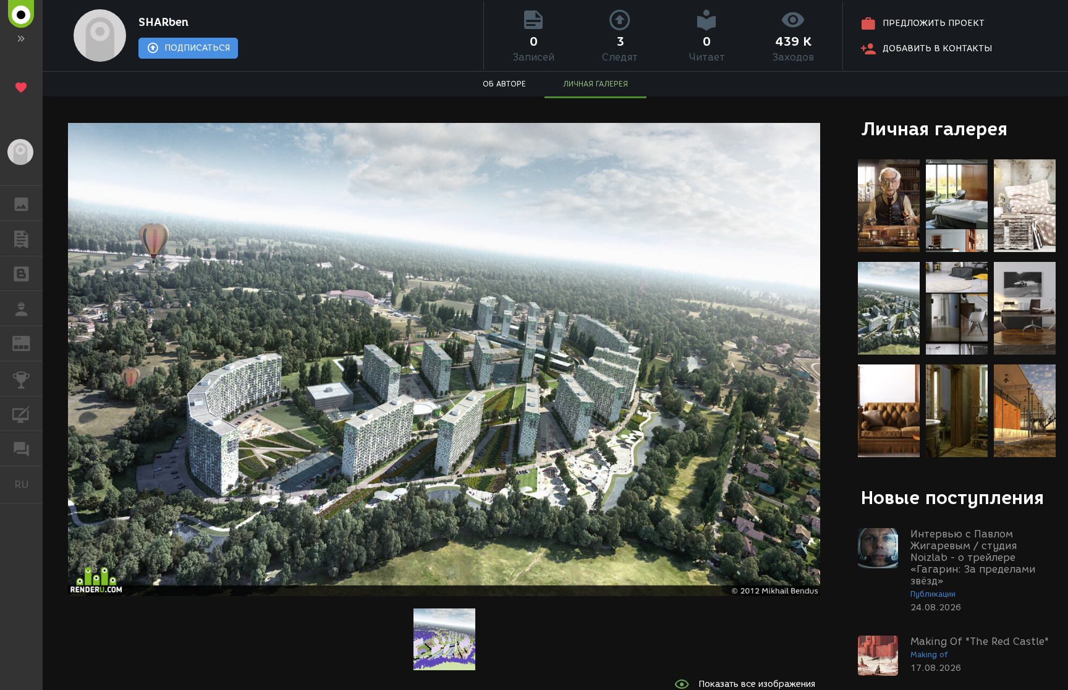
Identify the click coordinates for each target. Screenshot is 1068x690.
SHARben (163, 22)
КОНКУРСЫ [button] (21, 378)
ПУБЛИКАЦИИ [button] (21, 238)
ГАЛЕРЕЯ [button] (21, 203)
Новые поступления (952, 497)
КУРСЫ (21, 414)
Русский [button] (28, 484)
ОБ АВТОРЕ (504, 83)
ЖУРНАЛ (29, 342)
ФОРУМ (21, 448)
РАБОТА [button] (21, 308)
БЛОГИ (21, 273)
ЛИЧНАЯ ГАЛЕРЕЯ (595, 83)
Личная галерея (934, 129)
